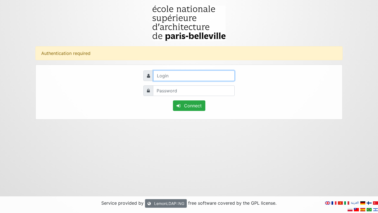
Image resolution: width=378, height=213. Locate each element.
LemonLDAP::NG (168, 203)
